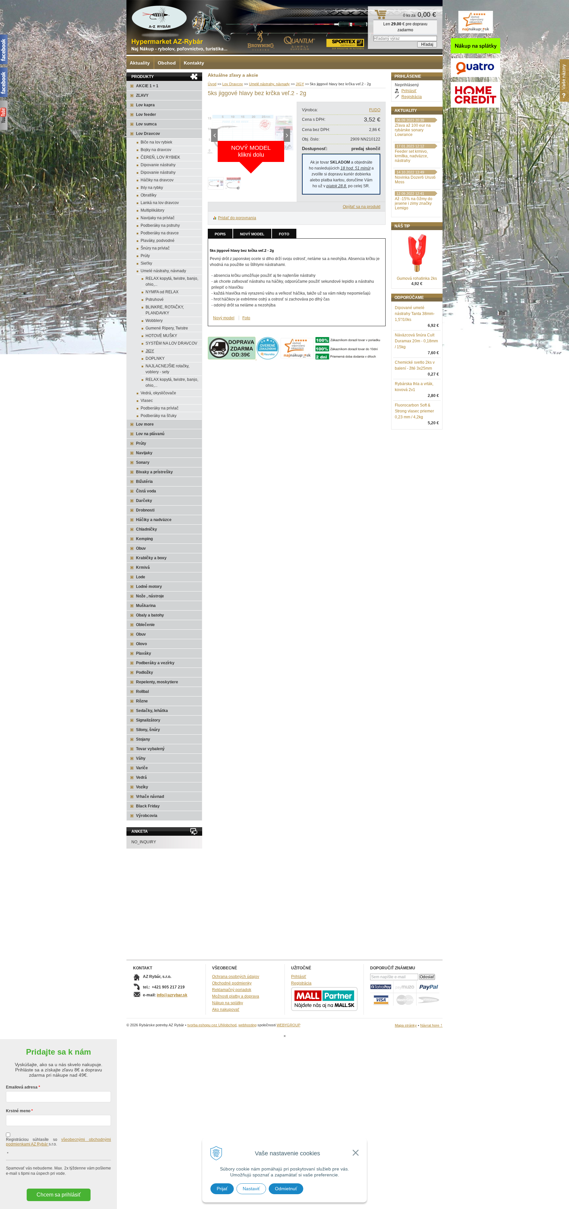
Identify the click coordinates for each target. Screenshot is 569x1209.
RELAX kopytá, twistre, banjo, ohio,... (172, 281)
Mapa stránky (406, 1025)
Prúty (145, 255)
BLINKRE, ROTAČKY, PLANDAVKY (165, 310)
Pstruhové (155, 299)
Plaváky (143, 653)
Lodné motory (149, 586)
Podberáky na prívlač (159, 408)
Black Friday (148, 806)
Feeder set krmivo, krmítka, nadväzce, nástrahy (411, 156)
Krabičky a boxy (151, 558)
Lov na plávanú (150, 434)
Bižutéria (144, 481)
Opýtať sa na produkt (361, 206)
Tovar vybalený (150, 749)
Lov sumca (146, 124)
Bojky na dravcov (156, 149)
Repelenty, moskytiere (157, 682)
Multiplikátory (152, 210)
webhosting (247, 1025)
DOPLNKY (155, 358)
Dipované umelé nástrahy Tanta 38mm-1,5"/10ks (415, 313)
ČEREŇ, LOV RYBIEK (160, 157)
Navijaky (144, 453)
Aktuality (140, 63)
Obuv (141, 548)
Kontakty (194, 63)
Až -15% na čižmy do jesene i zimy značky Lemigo (413, 203)
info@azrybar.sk (172, 995)
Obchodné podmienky (232, 983)
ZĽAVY (142, 95)
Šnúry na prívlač (155, 248)
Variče (142, 768)
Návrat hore (431, 1025)
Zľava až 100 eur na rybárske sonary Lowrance (413, 130)
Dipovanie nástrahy (158, 165)
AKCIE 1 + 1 (147, 86)
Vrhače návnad (150, 796)
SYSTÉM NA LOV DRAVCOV (171, 343)
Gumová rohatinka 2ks (417, 278)
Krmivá (143, 567)
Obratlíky (148, 195)
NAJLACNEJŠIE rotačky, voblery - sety (167, 369)
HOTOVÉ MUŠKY (161, 335)
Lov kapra (145, 105)
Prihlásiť (409, 91)
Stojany (143, 739)
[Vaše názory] (564, 80)
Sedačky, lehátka (152, 710)
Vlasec (147, 400)
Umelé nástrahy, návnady (269, 84)
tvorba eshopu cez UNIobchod (211, 1025)
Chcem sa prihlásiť (59, 1194)
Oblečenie (145, 624)
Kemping (144, 539)
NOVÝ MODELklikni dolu (251, 151)
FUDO (374, 110)
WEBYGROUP (288, 1025)
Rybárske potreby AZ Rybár (159, 18)
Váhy (141, 758)
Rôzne (142, 701)
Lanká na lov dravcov (160, 202)
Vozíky (142, 787)
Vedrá (141, 777)
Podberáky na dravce (160, 233)
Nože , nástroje (150, 596)
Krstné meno (18, 1111)
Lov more (145, 424)
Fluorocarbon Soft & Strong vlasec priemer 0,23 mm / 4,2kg (414, 411)
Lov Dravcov (232, 84)
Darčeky (144, 500)
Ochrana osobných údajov (235, 976)
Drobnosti (145, 510)
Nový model (252, 234)
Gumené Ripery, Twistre (167, 328)
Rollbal (142, 691)
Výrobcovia (146, 815)
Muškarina (146, 605)
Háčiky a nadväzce (154, 519)
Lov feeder (146, 114)
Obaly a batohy (150, 615)
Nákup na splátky (227, 1003)
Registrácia (411, 96)
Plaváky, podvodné (158, 240)
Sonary (142, 462)
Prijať (222, 1188)
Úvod (212, 84)
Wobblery (154, 320)
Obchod (167, 63)
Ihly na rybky (152, 187)
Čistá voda (146, 491)
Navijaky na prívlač (158, 218)
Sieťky (146, 263)
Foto (284, 234)
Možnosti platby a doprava (235, 996)
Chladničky (146, 529)
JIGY (300, 84)
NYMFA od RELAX (162, 292)
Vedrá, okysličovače (158, 393)
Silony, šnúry (148, 729)
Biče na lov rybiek (156, 142)
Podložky (144, 672)
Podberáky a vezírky (155, 663)
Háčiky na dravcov (157, 180)
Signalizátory (148, 720)
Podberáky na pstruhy (160, 225)
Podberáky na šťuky (158, 415)
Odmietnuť (286, 1188)
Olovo (141, 644)
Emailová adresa (22, 1087)
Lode (140, 577)
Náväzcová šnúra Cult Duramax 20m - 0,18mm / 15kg (416, 341)
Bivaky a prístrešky (154, 472)
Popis (220, 234)
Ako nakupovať (225, 1009)
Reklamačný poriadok (231, 989)
